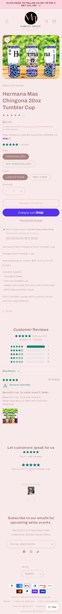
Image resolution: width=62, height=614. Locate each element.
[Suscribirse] (51, 544)
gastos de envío (31, 126)
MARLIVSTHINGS (28, 597)
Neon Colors (40, 177)
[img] (10, 380)
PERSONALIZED (16, 156)
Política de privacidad (48, 601)
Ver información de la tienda (22, 238)
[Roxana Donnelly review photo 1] (10, 416)
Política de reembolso (24, 601)
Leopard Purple (15, 177)
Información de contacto (33, 611)
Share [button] (9, 311)
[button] (6, 21)
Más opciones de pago (31, 220)
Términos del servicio (23, 606)
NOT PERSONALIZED (18, 164)
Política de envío (44, 606)
